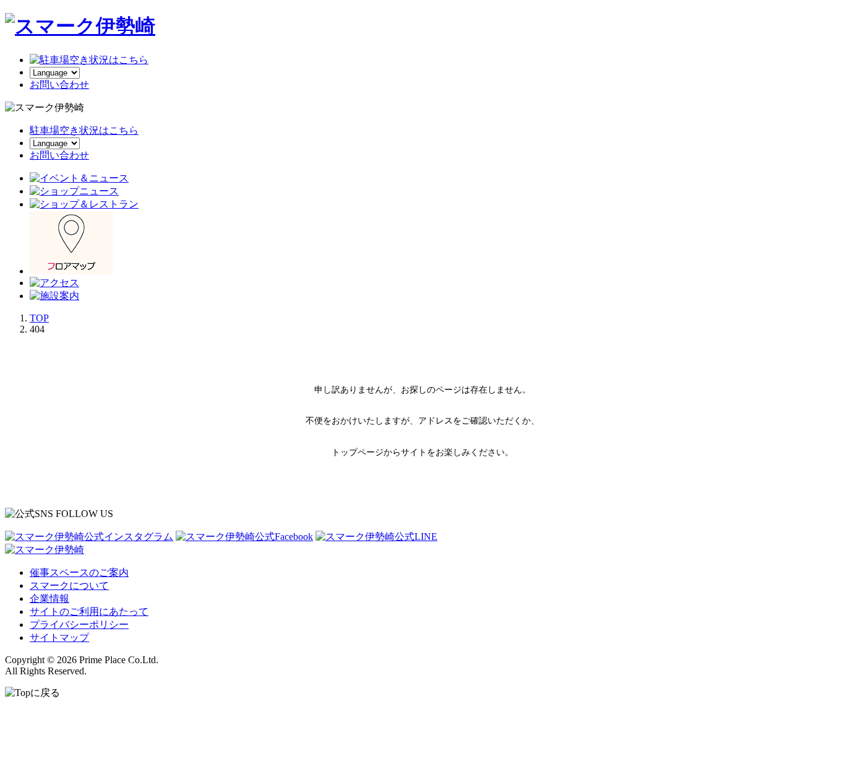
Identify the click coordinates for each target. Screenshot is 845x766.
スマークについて (69, 585)
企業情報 (49, 598)
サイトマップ (59, 637)
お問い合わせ (59, 155)
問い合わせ (59, 84)
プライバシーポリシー (79, 624)
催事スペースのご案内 (79, 572)
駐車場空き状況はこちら (84, 130)
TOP (39, 318)
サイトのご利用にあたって (89, 611)
